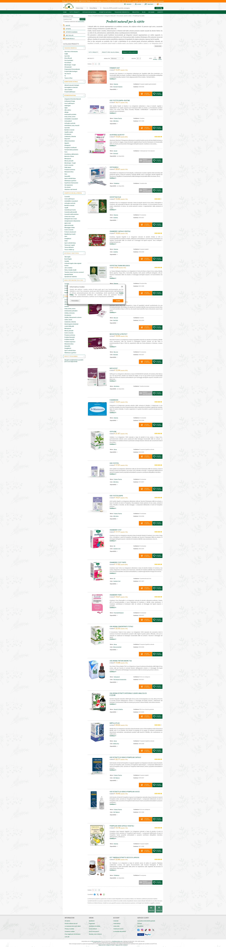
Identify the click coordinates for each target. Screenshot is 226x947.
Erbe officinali (68, 58)
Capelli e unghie (68, 132)
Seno (65, 174)
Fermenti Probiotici (117, 86)
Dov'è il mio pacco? (94, 931)
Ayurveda (67, 56)
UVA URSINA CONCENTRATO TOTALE (121, 626)
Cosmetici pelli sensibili (70, 212)
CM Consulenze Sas (96, 941)
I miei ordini (116, 926)
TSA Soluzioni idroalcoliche (119, 679)
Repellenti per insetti (69, 234)
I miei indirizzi (116, 923)
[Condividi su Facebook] (95, 894)
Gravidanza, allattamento (71, 154)
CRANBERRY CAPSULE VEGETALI (120, 231)
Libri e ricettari (68, 89)
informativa (81, 21)
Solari (66, 240)
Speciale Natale (68, 274)
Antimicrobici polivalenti (70, 310)
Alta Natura (116, 386)
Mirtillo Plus (116, 743)
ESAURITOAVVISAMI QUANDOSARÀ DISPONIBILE (147, 160)
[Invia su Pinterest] (101, 894)
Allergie (66, 112)
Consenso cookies (70, 931)
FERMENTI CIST (115, 68)
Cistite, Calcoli (68, 319)
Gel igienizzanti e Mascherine (72, 221)
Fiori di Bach (67, 62)
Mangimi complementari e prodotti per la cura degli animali (73, 360)
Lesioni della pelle (69, 326)
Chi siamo (67, 921)
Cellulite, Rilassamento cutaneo (72, 317)
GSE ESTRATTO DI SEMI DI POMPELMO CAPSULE (125, 757)
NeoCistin (115, 320)
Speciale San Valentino (70, 276)
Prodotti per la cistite (130, 52)
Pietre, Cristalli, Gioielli (70, 270)
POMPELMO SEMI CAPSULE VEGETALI (122, 826)
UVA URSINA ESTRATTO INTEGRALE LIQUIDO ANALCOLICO (128, 693)
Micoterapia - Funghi (70, 65)
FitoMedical (116, 183)
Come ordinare (93, 929)
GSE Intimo (116, 121)
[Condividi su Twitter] (98, 894)
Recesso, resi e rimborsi (95, 934)
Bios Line (116, 317)
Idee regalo (67, 256)
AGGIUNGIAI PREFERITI (159, 94)
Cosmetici (67, 196)
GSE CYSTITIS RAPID (116, 496)
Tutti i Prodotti (93, 52)
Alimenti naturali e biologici (71, 85)
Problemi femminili (69, 337)
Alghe (66, 108)
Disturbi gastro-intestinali (71, 324)
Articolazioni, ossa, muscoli (71, 125)
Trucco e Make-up (69, 249)
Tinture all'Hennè (69, 247)
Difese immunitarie (69, 141)
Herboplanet (117, 677)
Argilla (66, 53)
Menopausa (67, 158)
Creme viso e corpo (69, 216)
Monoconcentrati (117, 647)
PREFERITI (128, 4)
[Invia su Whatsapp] (104, 894)
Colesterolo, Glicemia (70, 136)
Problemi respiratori (69, 341)
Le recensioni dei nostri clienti (73, 926)
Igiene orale (67, 223)
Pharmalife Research (119, 612)
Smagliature (67, 238)
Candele (66, 261)
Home (89, 16)
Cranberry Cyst (116, 548)
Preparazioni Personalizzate (72, 69)
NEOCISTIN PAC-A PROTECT (118, 334)
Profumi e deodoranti (70, 232)
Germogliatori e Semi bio (71, 87)
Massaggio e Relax (69, 227)
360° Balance (116, 778)
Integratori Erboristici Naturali (72, 99)
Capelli (66, 207)
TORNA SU (159, 910)
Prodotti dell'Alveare (69, 92)
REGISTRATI (150, 4)
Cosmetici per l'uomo (70, 210)
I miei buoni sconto (118, 929)
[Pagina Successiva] (99, 64)
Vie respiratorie (68, 185)
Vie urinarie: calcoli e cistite (124, 16)
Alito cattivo (67, 110)
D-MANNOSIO (114, 400)
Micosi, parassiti (68, 160)
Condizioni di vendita (94, 926)
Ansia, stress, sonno (69, 116)
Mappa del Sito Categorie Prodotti (107, 945)
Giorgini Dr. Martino (118, 709)
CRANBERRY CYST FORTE (118, 562)
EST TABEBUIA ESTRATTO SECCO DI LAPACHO (124, 857)
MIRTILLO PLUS (115, 723)
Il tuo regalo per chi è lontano (72, 934)
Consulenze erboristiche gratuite (146, 921)
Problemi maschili (69, 339)
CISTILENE (113, 431)
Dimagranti (67, 145)
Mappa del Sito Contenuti (121, 945)
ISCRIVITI (82, 19)
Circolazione (67, 134)
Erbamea (116, 84)
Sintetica (155, 59)
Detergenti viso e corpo (70, 218)
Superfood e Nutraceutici (71, 183)
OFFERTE (68, 28)
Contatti (139, 923)
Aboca (115, 449)
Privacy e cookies (69, 929)
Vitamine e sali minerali (70, 189)
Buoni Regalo (68, 259)
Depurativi (67, 138)
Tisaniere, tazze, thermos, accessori (74, 272)
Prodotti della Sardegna (70, 71)
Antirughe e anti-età (69, 123)
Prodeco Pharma (118, 118)
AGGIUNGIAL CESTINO (147, 94)
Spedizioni (91, 921)
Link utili (67, 936)
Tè (65, 76)
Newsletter (140, 926)
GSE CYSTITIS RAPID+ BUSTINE (120, 100)
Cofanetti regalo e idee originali (72, 263)
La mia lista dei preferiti (119, 931)
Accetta (118, 300)
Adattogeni (67, 105)
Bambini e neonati (69, 130)
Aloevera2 (115, 153)
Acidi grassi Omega (69, 101)
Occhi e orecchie (68, 165)
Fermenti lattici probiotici (71, 149)
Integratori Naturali (110, 16)
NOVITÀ (67, 25)
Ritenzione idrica (68, 172)
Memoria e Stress (69, 156)
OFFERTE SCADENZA (71, 32)
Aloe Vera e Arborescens (71, 51)
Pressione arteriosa (69, 169)
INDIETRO (151, 910)
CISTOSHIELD (114, 167)
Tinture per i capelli (69, 245)
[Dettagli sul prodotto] (97, 86)
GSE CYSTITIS (114, 463)
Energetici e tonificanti (70, 147)
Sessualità (67, 176)
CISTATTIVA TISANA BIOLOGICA (120, 265)
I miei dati (115, 921)
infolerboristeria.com (117, 941)
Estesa (160, 59)
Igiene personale (68, 225)
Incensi (66, 265)
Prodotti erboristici (98, 16)
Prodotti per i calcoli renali (110, 52)
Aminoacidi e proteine (70, 114)
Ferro (65, 152)
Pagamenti (92, 923)
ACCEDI (139, 4)
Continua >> (113, 79)
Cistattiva (115, 217)
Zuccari (115, 151)
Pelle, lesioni (67, 167)
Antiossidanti (68, 121)
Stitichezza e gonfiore (70, 180)
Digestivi (66, 143)
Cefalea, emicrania (69, 313)
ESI (114, 546)
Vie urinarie (67, 187)
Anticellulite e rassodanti (71, 119)
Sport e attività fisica (70, 178)
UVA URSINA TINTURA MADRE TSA (121, 661)
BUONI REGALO (70, 38)
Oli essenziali (67, 67)
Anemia (66, 306)
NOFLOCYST (114, 368)
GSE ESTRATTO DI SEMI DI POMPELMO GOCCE (125, 791)
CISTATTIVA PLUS (115, 197)
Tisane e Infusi (68, 78)
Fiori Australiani (68, 60)
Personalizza (74, 300)
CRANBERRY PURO (116, 595)
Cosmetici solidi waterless (71, 214)
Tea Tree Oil (67, 73)
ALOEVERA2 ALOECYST (117, 135)
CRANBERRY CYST (115, 530)
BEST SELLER (69, 35)
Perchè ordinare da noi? (71, 923)
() (161, 4)
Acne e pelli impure (69, 103)
